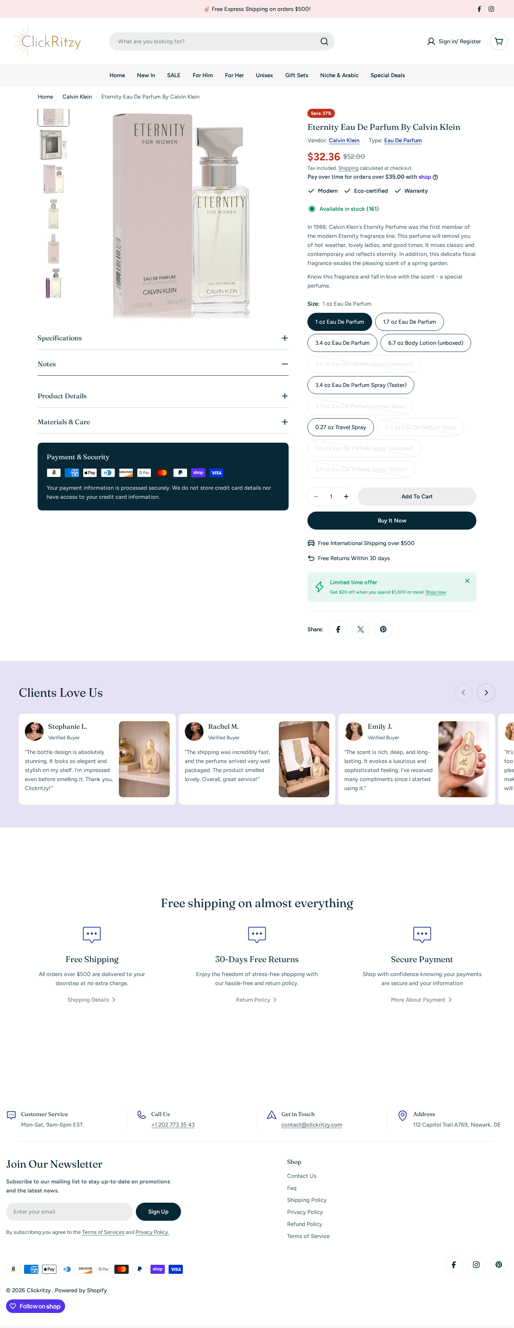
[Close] (467, 581)
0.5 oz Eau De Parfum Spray (420, 430)
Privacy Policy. (152, 1232)
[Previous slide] (464, 693)
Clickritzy (39, 1290)
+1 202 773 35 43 (173, 1124)
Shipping (348, 168)
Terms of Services (103, 1232)
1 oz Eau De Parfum (339, 321)
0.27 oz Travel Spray (340, 427)
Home (45, 96)
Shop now (436, 592)
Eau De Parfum (403, 140)
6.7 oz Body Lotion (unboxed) (425, 343)
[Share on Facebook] (338, 629)
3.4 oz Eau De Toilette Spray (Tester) (361, 472)
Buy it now (392, 520)
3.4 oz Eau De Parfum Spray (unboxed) (364, 367)
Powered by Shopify (81, 1290)
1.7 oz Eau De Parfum (409, 321)
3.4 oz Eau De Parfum (342, 343)
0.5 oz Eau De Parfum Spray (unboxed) (364, 451)
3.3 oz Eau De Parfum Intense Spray (360, 409)
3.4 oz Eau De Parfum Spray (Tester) (360, 385)
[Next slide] (486, 693)
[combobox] (222, 41)
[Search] (324, 41)
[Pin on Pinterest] (383, 629)
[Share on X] (361, 629)
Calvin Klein (77, 96)
